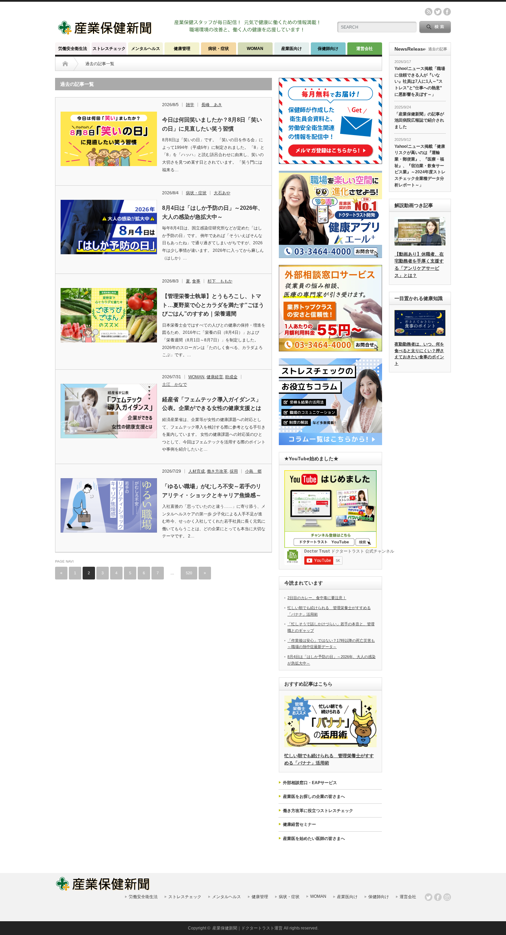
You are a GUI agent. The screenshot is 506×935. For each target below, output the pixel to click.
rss (428, 12)
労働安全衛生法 (72, 48)
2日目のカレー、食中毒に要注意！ (316, 598)
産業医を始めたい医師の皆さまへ (314, 838)
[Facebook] (438, 897)
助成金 (231, 376)
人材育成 (196, 471)
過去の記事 (437, 49)
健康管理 (182, 48)
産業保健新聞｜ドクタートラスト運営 (247, 928)
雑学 (190, 104)
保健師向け (328, 48)
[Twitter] (428, 897)
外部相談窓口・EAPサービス (310, 782)
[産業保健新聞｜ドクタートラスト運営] (105, 32)
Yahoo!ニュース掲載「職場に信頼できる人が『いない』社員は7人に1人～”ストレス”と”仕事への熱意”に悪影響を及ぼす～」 (419, 81)
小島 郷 (253, 471)
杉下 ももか (220, 281)
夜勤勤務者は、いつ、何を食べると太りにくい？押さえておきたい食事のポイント (419, 354)
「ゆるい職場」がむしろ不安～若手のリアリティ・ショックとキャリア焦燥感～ (211, 490)
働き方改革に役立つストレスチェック (318, 810)
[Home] (65, 64)
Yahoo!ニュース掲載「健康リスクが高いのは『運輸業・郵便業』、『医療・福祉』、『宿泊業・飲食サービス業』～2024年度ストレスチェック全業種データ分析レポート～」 (419, 165)
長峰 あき (211, 104)
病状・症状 (218, 48)
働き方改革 (217, 471)
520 (189, 573)
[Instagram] (447, 897)
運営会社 (364, 48)
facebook (447, 12)
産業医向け (291, 48)
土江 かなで (174, 384)
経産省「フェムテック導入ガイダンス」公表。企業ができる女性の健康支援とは (211, 404)
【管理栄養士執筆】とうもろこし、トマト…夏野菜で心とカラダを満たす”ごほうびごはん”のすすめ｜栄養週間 (213, 305)
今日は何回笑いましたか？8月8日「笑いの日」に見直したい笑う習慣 (212, 124)
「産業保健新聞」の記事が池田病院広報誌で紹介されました (419, 120)
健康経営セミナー (299, 824)
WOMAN (255, 48)
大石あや (222, 193)
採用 (234, 471)
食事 (196, 281)
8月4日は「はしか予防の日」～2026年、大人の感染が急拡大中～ (212, 212)
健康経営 (215, 376)
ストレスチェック (109, 48)
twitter (438, 12)
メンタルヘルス (145, 48)
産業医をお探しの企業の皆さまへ (314, 796)
